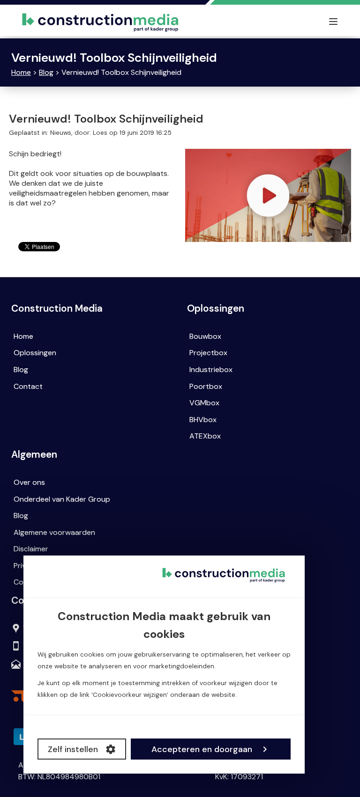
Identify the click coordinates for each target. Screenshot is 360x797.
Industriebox (210, 369)
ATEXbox (205, 436)
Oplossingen (35, 353)
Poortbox (205, 386)
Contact (28, 386)
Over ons (29, 482)
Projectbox (208, 353)
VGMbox (204, 403)
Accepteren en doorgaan (201, 749)
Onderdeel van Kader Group (62, 499)
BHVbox (203, 419)
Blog (46, 72)
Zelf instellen (73, 749)
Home (21, 72)
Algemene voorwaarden (54, 532)
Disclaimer (31, 549)
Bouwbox (205, 336)
